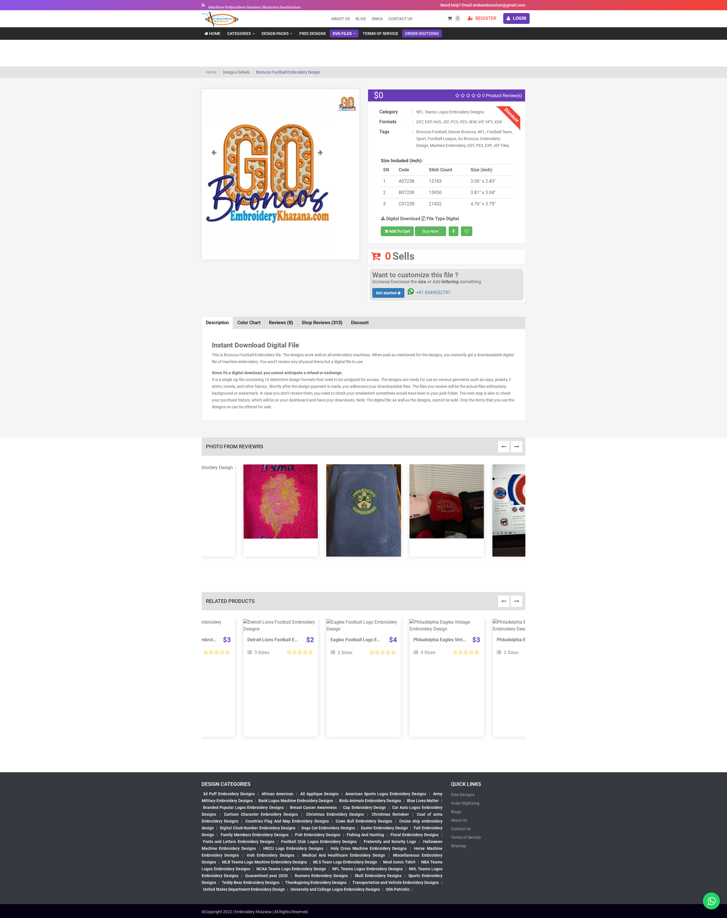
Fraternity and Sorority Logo (390, 841)
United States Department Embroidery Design (244, 889)
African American (277, 794)
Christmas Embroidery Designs (335, 814)
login (519, 18)
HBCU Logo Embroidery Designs (293, 848)
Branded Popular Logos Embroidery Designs (243, 807)
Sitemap (458, 846)
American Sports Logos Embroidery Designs (385, 794)
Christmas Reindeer (390, 814)
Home (214, 33)
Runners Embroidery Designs (321, 875)
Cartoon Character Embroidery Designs (261, 814)
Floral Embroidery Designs (414, 834)
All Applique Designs (319, 794)
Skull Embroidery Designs (378, 875)
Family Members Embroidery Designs (255, 834)
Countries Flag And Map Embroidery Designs (287, 821)
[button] (213, 202)
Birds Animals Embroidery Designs (370, 800)
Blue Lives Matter (423, 800)
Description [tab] (217, 322)
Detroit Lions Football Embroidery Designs (290, 639)
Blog (361, 18)
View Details (278, 624)
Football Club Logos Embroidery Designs (319, 841)
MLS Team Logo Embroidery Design (345, 862)
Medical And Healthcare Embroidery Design (343, 855)
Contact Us (400, 18)
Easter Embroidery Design (384, 828)
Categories (239, 33)
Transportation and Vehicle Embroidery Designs (395, 882)
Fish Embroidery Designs (317, 834)
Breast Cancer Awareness (313, 807)
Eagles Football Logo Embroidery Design (372, 639)
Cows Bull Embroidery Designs (364, 821)
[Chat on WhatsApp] (711, 900)
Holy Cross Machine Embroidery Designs (369, 848)
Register (485, 18)
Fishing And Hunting (365, 834)
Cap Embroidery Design (364, 807)
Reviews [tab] (281, 322)
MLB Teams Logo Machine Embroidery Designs (264, 862)
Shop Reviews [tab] (322, 322)
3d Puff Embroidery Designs (229, 794)
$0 (378, 95)
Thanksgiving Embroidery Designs (315, 882)
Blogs (456, 811)
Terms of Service (380, 33)
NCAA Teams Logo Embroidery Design (291, 869)
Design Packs (275, 33)
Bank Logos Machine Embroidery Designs (295, 800)
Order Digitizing (422, 33)
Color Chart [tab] (248, 322)
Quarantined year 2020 (266, 875)
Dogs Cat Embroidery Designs (328, 828)
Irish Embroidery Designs (270, 855)
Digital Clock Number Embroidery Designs (257, 828)
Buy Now (430, 231)
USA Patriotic (398, 889)
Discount (360, 322)
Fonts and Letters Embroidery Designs (238, 841)
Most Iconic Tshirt (399, 862)
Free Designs (312, 33)
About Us (459, 820)
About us (340, 18)
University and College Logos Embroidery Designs (335, 889)
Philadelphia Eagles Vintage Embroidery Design (461, 639)
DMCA (377, 18)
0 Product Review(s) (501, 95)
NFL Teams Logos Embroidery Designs (367, 869)
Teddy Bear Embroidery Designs (250, 882)
